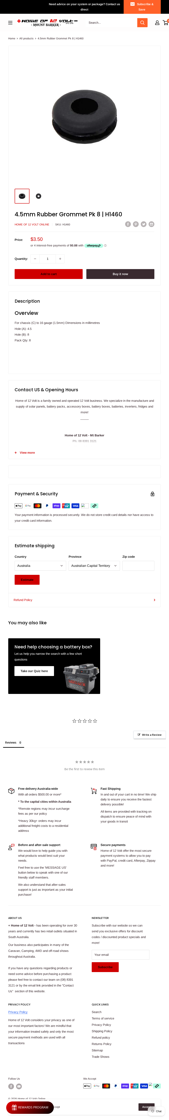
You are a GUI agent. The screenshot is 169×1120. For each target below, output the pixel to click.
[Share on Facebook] (128, 224)
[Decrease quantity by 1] (35, 258)
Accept (146, 1106)
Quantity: (21, 258)
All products (26, 38)
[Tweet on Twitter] (144, 224)
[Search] (142, 22)
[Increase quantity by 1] (60, 258)
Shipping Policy (102, 1031)
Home (11, 38)
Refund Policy (23, 600)
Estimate (27, 579)
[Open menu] (10, 22)
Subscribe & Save (145, 6)
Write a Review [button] (152, 735)
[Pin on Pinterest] (136, 224)
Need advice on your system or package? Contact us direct (84, 6)
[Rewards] (30, 1107)
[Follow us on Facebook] (11, 1086)
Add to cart (49, 274)
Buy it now (120, 274)
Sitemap (97, 1050)
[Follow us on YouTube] (19, 1086)
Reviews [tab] (10, 742)
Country (20, 556)
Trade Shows (100, 1056)
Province (75, 556)
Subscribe (105, 967)
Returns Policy (101, 1044)
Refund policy (101, 1037)
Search (96, 1012)
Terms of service (103, 1018)
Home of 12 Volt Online (32, 224)
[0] (165, 22)
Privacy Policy (18, 1012)
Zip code (128, 556)
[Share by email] (151, 224)
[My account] (157, 22)
